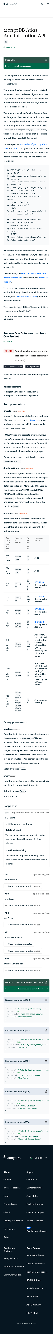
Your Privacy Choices (36, 1231)
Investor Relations (12, 1187)
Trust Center (9, 1229)
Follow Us (8, 1237)
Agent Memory (33, 1304)
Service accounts (14, 367)
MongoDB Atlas (11, 1258)
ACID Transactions (35, 1288)
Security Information (13, 1220)
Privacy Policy (10, 1204)
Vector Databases (35, 1255)
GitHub (7, 1212)
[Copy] (46, 59)
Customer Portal (34, 1187)
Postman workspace (27, 296)
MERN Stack (32, 1296)
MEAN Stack (32, 1313)
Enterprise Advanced (14, 1266)
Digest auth (34, 367)
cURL (16, 148)
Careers (7, 1179)
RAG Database (33, 1280)
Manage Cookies (34, 1220)
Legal (6, 1196)
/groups (33, 420)
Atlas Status (32, 1196)
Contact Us (31, 1179)
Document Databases (37, 1271)
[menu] (9, 47)
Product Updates (34, 1204)
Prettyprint (9, 796)
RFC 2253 (39, 582)
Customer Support (35, 1212)
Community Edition (12, 1274)
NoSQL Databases (35, 1263)
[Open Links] (48, 4)
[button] (40, 1157)
